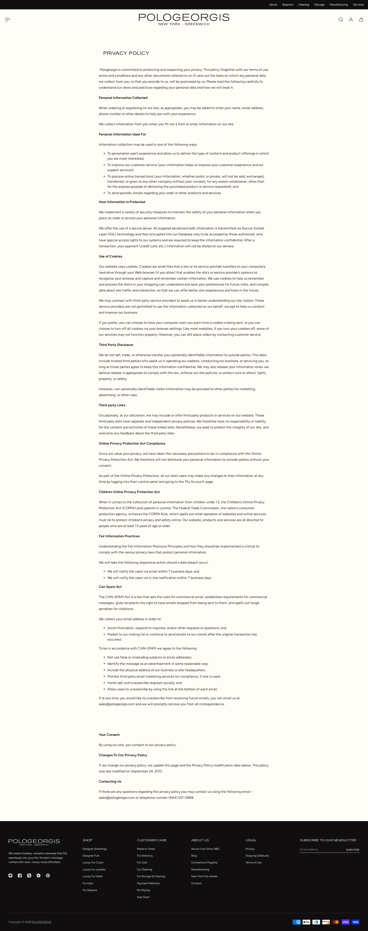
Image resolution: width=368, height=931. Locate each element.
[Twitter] (29, 875)
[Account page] (351, 19)
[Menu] (7, 19)
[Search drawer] (341, 19)
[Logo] (184, 19)
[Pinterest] (48, 875)
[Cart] (361, 19)
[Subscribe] (352, 850)
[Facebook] (19, 875)
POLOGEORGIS (41, 922)
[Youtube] (38, 875)
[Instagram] (10, 875)
